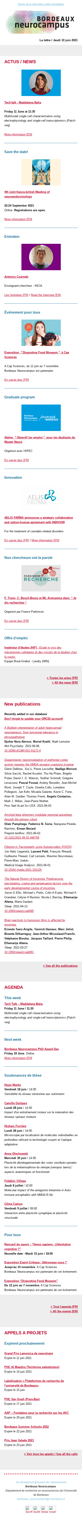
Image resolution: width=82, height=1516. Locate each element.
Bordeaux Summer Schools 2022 (26, 1426)
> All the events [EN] (64, 1311)
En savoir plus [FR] (16, 379)
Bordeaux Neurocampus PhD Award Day (31, 1049)
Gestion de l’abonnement (51, 1482)
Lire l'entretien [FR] (16, 295)
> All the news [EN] (65, 682)
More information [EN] (18, 134)
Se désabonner (25, 1482)
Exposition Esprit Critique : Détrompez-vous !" (35, 1262)
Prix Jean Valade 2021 (19, 1440)
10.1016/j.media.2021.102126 (23, 869)
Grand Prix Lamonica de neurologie (28, 1353)
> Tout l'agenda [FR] (64, 1306)
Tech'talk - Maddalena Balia (22, 102)
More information (18, 1058)
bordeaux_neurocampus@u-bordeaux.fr (41, 1499)
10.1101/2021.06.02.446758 (21, 837)
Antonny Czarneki (16, 276)
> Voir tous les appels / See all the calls (51, 1454)
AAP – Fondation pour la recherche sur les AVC (36, 1412)
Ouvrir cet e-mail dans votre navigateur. (41, 4)
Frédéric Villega (15, 1181)
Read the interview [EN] (46, 295)
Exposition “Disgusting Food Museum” (31, 1281)
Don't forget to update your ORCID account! (33, 718)
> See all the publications (60, 965)
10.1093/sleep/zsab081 (19, 952)
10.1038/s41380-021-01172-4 (22, 750)
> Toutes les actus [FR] (62, 678)
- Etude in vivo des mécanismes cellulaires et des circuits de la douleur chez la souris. (40, 652)
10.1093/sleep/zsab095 (19, 911)
